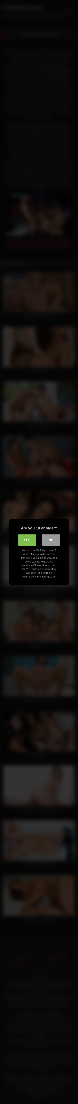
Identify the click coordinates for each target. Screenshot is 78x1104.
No (50, 540)
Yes (27, 540)
